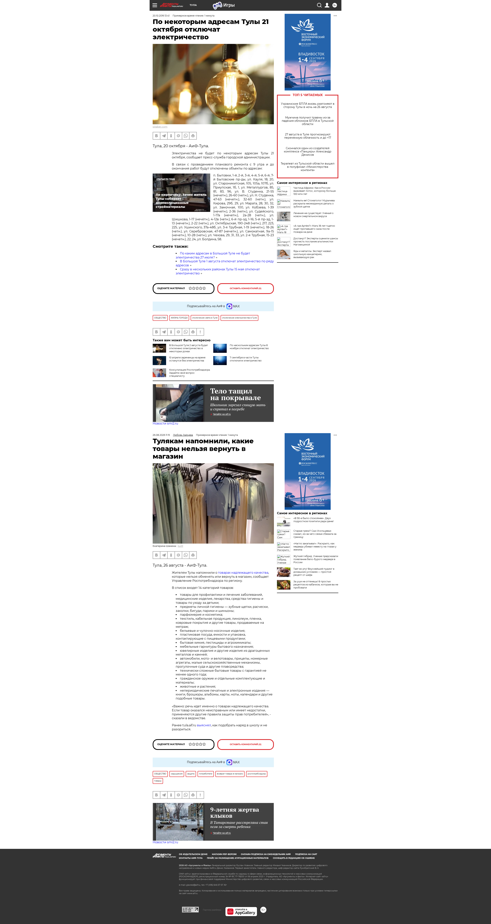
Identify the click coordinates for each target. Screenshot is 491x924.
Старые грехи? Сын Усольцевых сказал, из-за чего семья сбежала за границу (314, 533)
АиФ (180, 546)
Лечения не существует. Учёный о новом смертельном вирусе (313, 215)
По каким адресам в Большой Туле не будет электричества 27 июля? (213, 255)
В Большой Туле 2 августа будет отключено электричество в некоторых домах (188, 348)
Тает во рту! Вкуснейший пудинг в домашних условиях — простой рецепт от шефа (313, 571)
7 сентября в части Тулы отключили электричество (246, 359)
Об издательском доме (193, 854)
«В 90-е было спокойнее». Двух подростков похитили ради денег (313, 520)
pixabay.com (160, 126)
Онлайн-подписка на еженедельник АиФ (266, 854)
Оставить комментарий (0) (245, 288)
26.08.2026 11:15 (161, 435)
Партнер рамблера (212, 910)
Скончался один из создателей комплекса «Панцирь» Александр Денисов (307, 151)
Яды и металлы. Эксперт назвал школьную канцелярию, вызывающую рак (312, 254)
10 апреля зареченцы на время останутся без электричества (187, 359)
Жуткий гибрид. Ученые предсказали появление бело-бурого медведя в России (315, 559)
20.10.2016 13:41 (161, 15)
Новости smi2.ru (165, 423)
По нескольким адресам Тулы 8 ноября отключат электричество (249, 347)
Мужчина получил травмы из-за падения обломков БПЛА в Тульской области (308, 121)
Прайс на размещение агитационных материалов (238, 858)
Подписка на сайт (306, 854)
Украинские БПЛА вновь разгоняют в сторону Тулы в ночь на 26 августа (307, 105)
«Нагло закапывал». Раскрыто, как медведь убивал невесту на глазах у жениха (314, 546)
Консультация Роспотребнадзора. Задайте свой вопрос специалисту (189, 372)
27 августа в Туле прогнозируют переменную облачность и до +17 (307, 136)
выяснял (204, 725)
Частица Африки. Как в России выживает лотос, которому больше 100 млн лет (314, 190)
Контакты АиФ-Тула (191, 858)
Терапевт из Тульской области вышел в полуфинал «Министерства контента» (307, 167)
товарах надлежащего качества (243, 572)
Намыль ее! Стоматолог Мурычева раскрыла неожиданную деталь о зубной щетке (314, 203)
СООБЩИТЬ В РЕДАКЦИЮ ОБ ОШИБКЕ (294, 858)
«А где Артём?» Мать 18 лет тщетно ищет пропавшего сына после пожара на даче (314, 228)
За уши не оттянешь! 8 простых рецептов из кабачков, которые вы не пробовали (315, 584)
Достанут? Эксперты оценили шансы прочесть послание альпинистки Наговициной (315, 241)
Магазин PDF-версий (224, 854)
